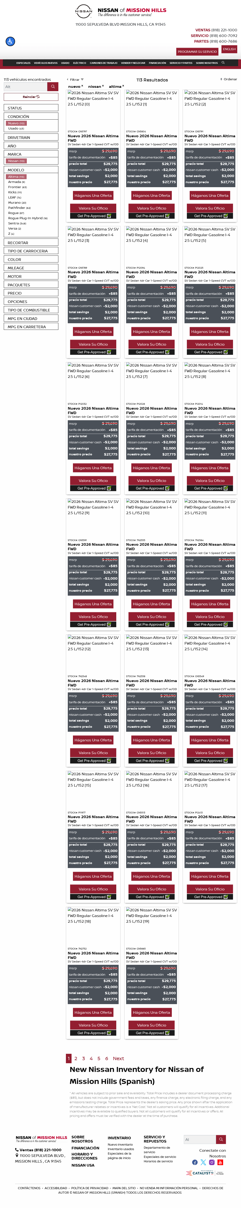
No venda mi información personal (169, 1188)
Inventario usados (121, 1149)
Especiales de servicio (160, 1157)
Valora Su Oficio (93, 208)
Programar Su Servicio (197, 51)
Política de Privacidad (90, 1188)
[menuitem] (32, 123)
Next (118, 1058)
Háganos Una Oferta (93, 195)
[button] (10, 41)
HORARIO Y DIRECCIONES (84, 1156)
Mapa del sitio (124, 1188)
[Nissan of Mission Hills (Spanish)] (120, 12)
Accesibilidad (56, 1188)
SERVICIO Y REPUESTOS (155, 1139)
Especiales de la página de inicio (119, 1155)
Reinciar (29, 97)
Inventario (119, 1138)
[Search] (52, 86)
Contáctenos (29, 1188)
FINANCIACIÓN (85, 1148)
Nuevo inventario (120, 1144)
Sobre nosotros (82, 1139)
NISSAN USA (83, 1165)
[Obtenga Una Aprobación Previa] (93, 216)
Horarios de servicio (158, 1161)
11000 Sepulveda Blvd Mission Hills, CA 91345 (121, 24)
